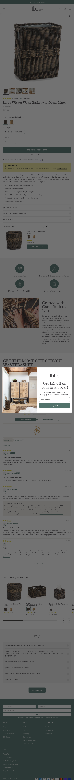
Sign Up (55, 405)
